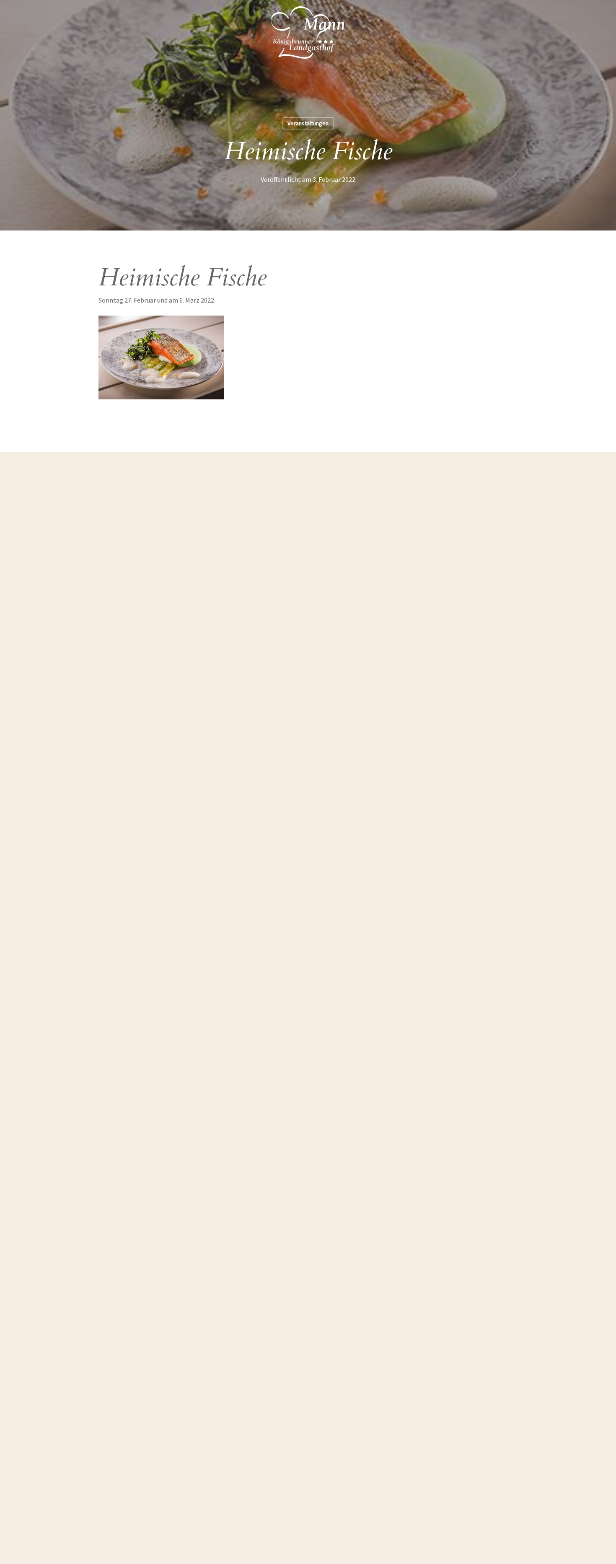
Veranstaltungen (308, 123)
